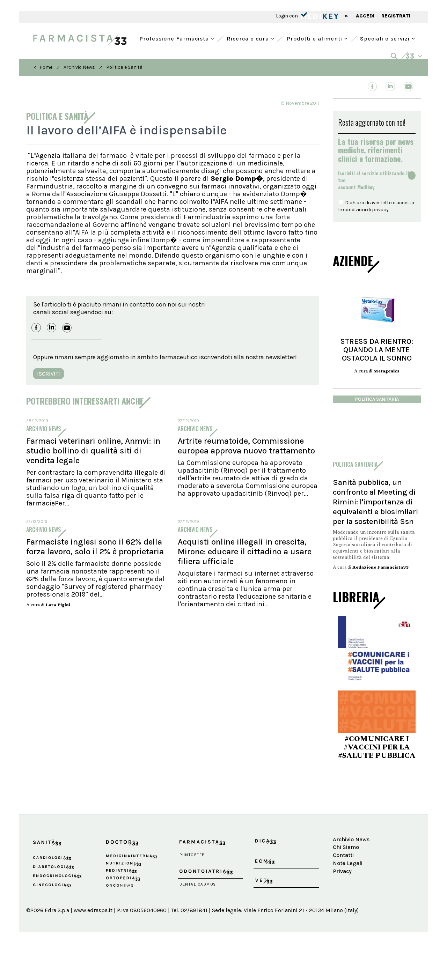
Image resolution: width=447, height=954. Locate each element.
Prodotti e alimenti (315, 37)
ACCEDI (365, 16)
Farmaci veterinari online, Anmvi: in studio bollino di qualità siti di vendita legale (93, 450)
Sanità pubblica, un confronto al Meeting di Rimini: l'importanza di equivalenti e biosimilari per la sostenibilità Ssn (375, 502)
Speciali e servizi (385, 37)
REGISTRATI (395, 16)
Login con (287, 16)
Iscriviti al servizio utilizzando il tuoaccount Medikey (373, 180)
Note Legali (347, 863)
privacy (380, 210)
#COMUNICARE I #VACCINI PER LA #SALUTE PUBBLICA (377, 747)
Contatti (343, 855)
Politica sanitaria (377, 399)
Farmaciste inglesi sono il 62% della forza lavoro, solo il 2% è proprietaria (95, 546)
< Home (43, 67)
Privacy (342, 871)
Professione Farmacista (175, 37)
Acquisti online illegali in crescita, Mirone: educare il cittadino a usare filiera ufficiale (245, 551)
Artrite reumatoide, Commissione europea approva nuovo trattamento (246, 446)
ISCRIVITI (48, 373)
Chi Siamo (346, 847)
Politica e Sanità (124, 67)
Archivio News (79, 67)
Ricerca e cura (249, 37)
